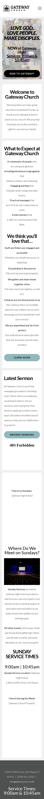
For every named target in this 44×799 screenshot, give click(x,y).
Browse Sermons (22, 434)
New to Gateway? (22, 73)
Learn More (22, 357)
